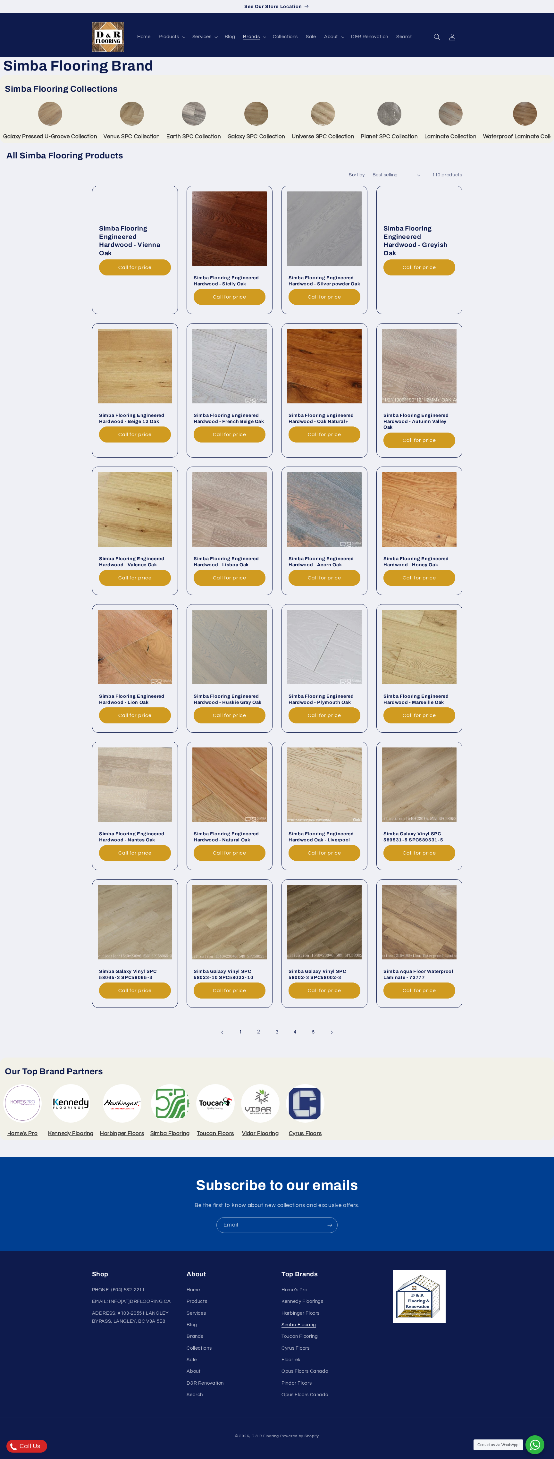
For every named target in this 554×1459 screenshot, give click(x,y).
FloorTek (291, 1359)
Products (197, 1301)
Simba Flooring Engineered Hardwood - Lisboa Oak (226, 561)
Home (193, 1289)
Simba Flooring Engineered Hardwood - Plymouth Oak (321, 699)
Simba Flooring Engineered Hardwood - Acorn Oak (321, 561)
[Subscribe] (330, 1225)
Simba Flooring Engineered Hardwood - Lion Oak (131, 699)
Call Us (29, 1446)
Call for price (135, 267)
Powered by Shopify (299, 1436)
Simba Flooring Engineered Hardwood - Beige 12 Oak (131, 418)
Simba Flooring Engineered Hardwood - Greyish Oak (415, 240)
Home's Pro (294, 1289)
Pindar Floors (296, 1383)
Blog (192, 1324)
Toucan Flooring (299, 1336)
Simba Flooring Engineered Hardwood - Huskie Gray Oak (228, 699)
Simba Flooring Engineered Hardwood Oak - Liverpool (321, 836)
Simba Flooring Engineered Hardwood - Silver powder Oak (324, 280)
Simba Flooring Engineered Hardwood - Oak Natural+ (321, 418)
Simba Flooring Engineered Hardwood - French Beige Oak (229, 418)
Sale (192, 1359)
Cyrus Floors (295, 1348)
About (193, 1371)
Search (195, 1394)
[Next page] (331, 1032)
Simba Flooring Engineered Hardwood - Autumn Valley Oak (416, 421)
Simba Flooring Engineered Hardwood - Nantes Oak (131, 836)
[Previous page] (222, 1032)
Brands (195, 1336)
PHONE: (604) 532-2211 (118, 1289)
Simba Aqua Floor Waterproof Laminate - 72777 (418, 974)
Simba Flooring (298, 1324)
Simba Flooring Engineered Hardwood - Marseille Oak (416, 699)
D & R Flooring (265, 1436)
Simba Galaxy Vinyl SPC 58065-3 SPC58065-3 (128, 974)
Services (196, 1313)
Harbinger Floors (300, 1313)
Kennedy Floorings (302, 1301)
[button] (171, 37)
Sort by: (357, 175)
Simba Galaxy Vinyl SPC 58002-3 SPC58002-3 (317, 974)
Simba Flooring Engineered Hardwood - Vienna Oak (129, 240)
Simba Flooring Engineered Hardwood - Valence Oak (131, 561)
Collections (199, 1348)
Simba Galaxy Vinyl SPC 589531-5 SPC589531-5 (413, 836)
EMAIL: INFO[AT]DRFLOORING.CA (131, 1301)
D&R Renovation (205, 1383)
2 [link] (258, 1032)
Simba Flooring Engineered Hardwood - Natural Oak (226, 836)
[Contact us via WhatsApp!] (534, 1444)
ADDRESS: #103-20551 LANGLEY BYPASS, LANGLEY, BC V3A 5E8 (130, 1317)
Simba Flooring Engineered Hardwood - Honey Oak (416, 561)
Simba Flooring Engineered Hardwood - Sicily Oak (226, 280)
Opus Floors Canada (304, 1371)
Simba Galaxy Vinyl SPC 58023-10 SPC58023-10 (223, 974)
